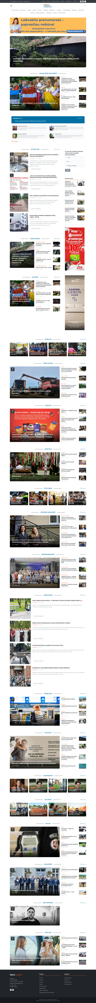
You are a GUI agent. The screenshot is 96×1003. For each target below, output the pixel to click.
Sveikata (34, 10)
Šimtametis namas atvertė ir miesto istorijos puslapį (69, 202)
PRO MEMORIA (15, 918)
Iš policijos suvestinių (40, 242)
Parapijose (74, 10)
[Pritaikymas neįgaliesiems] (85, 1)
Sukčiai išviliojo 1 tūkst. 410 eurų (43, 267)
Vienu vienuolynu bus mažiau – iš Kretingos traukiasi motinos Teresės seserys (56, 600)
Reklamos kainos (55, 1)
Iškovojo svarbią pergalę (75, 354)
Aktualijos (22, 10)
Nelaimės (63, 103)
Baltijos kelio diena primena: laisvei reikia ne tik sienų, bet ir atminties (21, 299)
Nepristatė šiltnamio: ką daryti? (69, 706)
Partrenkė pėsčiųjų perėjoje (68, 699)
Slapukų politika (42, 988)
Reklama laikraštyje (68, 982)
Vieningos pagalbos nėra (21, 720)
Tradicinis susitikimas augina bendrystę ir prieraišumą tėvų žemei (68, 561)
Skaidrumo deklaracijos (43, 990)
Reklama (41, 984)
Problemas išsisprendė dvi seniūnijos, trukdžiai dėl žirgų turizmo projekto (68, 722)
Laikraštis (75, 1)
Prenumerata (69, 1)
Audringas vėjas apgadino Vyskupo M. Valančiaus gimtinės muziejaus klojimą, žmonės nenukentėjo (22, 258)
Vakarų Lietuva (64, 525)
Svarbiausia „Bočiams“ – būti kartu (25, 583)
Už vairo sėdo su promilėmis (22, 852)
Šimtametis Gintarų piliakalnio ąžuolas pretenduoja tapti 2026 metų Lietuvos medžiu (69, 370)
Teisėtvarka (81, 10)
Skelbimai (62, 1)
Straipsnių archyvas (68, 984)
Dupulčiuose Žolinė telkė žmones (69, 938)
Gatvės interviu (61, 12)
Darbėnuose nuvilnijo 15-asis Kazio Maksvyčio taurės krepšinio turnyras (57, 353)
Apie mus (43, 1)
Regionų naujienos (40, 12)
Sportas (32, 12)
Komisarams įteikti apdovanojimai (69, 869)
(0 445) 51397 (14, 981)
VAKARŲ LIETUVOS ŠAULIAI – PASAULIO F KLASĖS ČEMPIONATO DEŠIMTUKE (68, 519)
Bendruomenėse (67, 10)
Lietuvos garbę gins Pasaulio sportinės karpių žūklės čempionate (18, 353)
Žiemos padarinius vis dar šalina (69, 712)
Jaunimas (59, 10)
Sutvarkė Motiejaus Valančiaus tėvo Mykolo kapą (47, 645)
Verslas (29, 10)
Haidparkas (49, 12)
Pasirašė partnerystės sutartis (24, 890)
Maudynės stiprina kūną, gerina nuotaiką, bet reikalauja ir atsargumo (69, 758)
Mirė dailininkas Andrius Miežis (23, 920)
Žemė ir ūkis (52, 10)
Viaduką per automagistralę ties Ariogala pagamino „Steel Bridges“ (69, 420)
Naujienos (14, 888)
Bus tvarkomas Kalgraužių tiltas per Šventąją (44, 195)
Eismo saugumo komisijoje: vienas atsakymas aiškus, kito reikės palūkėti (69, 853)
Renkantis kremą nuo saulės (68, 766)
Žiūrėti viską (80, 118)
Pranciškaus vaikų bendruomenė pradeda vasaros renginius (51, 668)
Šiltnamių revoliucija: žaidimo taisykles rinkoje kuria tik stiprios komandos (68, 387)
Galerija (55, 12)
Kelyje (62, 827)
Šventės (63, 936)
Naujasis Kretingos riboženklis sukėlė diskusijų (69, 210)
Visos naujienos (15, 10)
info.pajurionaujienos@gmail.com (16, 983)
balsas (67, 170)
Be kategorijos (64, 744)
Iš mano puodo (64, 376)
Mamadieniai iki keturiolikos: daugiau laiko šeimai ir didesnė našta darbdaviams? (68, 536)
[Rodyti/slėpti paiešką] (85, 6)
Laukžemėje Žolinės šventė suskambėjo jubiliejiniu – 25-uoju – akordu (69, 946)
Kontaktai (48, 1)
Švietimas (46, 10)
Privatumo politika (42, 986)
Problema (14, 718)
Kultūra (39, 10)
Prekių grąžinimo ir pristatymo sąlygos (46, 992)
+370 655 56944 (20, 981)
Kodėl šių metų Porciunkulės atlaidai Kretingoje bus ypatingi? (51, 623)
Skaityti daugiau (15, 141)
